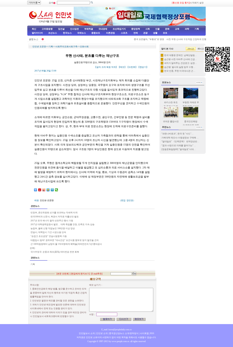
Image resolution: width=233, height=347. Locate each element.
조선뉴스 (53, 33)
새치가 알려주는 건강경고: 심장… (180, 63)
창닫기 (143, 67)
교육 (177, 29)
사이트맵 (144, 333)
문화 (167, 29)
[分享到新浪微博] (44, 189)
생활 (155, 33)
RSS (152, 333)
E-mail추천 (97, 273)
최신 (34, 29)
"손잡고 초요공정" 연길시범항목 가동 (49, 236)
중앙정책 (135, 29)
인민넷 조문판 (39, 46)
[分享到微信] (56, 189)
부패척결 (88, 29)
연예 (135, 33)
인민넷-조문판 (47, 200)
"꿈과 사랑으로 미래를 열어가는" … (178, 145)
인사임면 (74, 29)
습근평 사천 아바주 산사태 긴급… (180, 59)
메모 (122, 67)
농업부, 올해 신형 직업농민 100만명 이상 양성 (53, 228)
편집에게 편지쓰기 (80, 273)
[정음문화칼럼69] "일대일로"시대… (178, 149)
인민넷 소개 (102, 333)
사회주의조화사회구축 (66, 46)
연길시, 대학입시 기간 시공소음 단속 (48, 232)
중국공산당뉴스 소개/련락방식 (124, 333)
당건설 (61, 29)
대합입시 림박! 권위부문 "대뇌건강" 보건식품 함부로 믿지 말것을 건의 (65, 240)
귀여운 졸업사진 (171, 121)
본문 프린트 (63, 273)
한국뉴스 (67, 33)
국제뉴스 (81, 33)
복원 (108, 67)
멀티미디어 (37, 33)
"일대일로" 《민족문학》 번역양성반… (180, 141)
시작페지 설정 (197, 2)
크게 (103, 67)
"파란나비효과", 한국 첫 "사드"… (177, 133)
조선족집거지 (119, 29)
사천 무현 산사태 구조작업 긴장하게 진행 (183, 39)
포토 (165, 33)
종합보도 (95, 33)
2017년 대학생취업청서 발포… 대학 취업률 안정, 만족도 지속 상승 (63, 224)
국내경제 (102, 29)
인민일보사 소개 (87, 333)
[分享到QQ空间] (48, 189)
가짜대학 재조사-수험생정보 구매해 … (180, 137)
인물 (157, 29)
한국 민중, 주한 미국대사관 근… (179, 71)
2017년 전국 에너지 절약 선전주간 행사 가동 (52, 220)
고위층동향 (47, 29)
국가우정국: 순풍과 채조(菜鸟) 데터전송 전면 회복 (55, 252)
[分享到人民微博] (39, 189)
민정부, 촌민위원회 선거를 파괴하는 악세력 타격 (54, 212)
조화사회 (84, 46)
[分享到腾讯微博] (52, 189)
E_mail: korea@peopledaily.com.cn (116, 329)
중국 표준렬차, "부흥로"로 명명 (146, 39)
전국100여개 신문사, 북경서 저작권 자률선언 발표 (55, 216)
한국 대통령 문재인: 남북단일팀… (180, 55)
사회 (147, 29)
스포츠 (123, 33)
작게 (113, 67)
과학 (187, 29)
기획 (197, 29)
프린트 (132, 67)
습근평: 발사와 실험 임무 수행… (179, 67)
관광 (145, 33)
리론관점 (110, 33)
